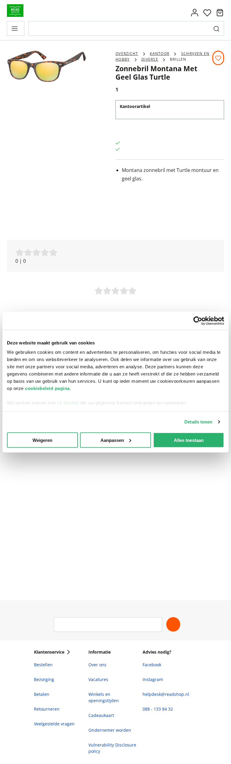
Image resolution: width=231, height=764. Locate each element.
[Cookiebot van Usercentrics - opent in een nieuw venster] (197, 320)
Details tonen (198, 421)
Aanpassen (112, 439)
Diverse (149, 59)
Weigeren (42, 439)
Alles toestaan (189, 439)
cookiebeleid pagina (47, 388)
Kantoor (159, 53)
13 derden (68, 402)
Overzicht (127, 53)
